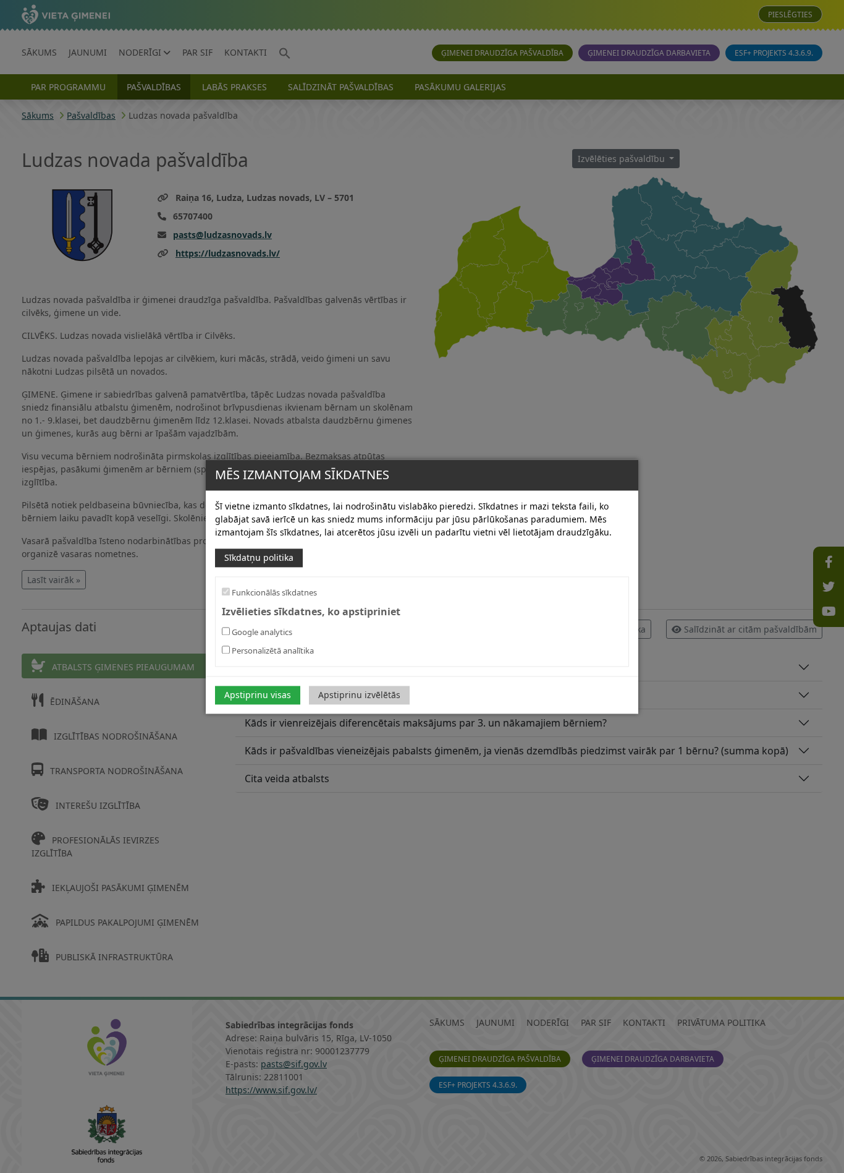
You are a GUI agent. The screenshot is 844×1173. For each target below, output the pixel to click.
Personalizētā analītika (272, 650)
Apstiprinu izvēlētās (359, 695)
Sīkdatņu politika (258, 557)
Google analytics (261, 632)
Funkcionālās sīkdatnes (273, 592)
